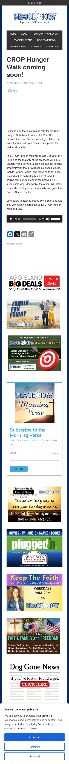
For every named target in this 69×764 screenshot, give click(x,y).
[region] (34, 733)
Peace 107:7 (35, 17)
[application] (35, 219)
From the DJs (14, 244)
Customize (35, 747)
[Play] (11, 219)
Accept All (34, 737)
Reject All (34, 756)
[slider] (56, 218)
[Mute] (48, 219)
